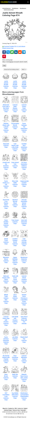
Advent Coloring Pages (9, 9)
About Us (5, 408)
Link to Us (20, 408)
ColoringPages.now (6, 8)
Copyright (23, 410)
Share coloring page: (7, 60)
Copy (4, 65)
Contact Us (11, 408)
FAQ (16, 408)
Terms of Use (16, 410)
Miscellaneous (15, 8)
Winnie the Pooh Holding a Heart (11, 69)
